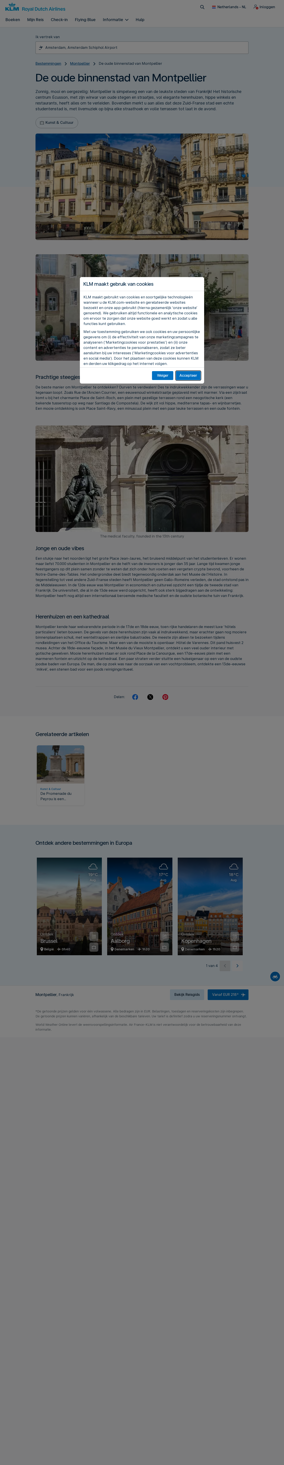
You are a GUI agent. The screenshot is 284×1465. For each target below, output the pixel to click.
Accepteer (188, 375)
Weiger (162, 375)
